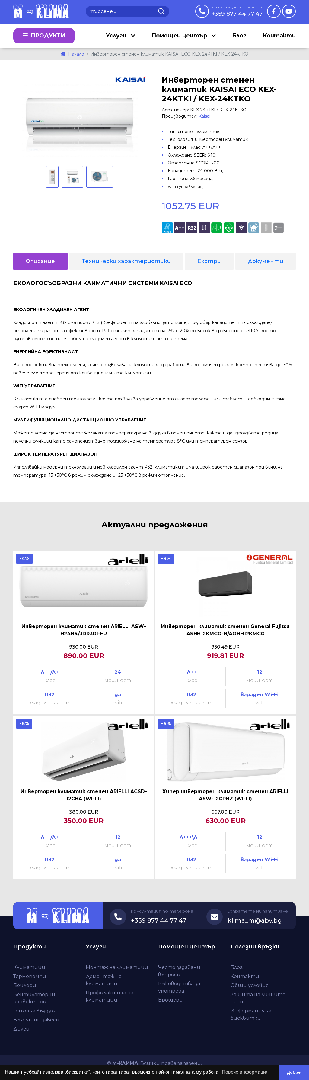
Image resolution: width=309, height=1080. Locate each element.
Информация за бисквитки (251, 1014)
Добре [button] (294, 1072)
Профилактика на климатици (109, 996)
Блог (239, 35)
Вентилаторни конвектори (34, 998)
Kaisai (204, 116)
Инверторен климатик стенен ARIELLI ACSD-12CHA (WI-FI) (84, 795)
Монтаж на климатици (117, 967)
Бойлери (24, 985)
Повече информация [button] (245, 1072)
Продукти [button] (47, 35)
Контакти (279, 35)
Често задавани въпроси (179, 970)
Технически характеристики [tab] (126, 261)
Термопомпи (29, 976)
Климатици (29, 967)
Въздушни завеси (36, 1020)
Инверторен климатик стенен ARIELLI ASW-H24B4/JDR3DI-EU (83, 630)
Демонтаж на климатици (104, 980)
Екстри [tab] (209, 261)
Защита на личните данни (258, 998)
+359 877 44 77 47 (237, 11)
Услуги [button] (117, 35)
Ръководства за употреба (179, 987)
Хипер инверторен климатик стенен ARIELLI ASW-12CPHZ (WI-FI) (225, 795)
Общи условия (250, 985)
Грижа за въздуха (34, 1011)
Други (21, 1029)
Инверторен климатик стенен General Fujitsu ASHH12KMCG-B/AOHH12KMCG (225, 630)
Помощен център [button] (180, 35)
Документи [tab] (265, 261)
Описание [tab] (40, 261)
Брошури (170, 1000)
